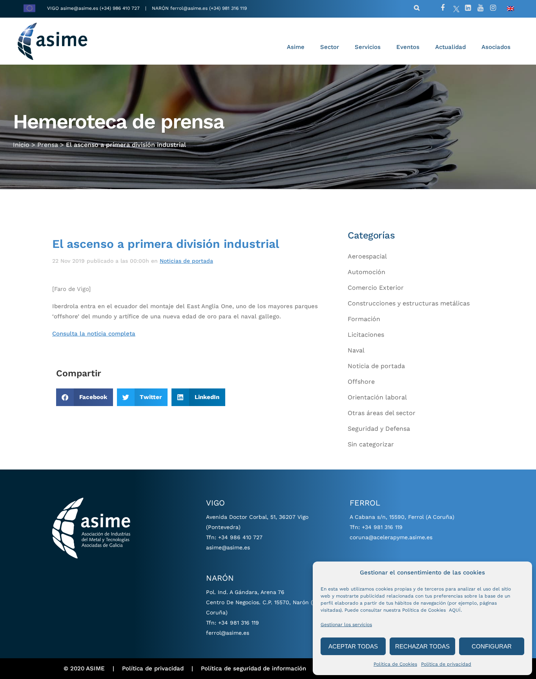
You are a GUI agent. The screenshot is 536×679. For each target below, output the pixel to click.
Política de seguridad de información (253, 668)
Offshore (361, 381)
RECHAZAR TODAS (422, 646)
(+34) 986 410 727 (120, 8)
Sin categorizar (371, 444)
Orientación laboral (377, 397)
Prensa (47, 144)
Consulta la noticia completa (93, 333)
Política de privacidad (446, 664)
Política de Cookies (395, 664)
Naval (356, 350)
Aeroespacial (367, 256)
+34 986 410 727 (240, 537)
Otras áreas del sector (382, 413)
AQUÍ (455, 610)
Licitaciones (366, 334)
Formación (364, 319)
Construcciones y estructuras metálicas (409, 303)
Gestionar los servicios (346, 624)
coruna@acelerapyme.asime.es (391, 537)
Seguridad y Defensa (379, 428)
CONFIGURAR (492, 646)
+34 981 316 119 (238, 622)
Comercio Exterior (376, 287)
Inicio (21, 144)
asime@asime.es (79, 8)
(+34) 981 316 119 (228, 8)
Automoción (366, 272)
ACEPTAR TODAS (353, 646)
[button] (84, 397)
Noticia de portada (376, 366)
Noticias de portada (186, 261)
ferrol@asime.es (189, 8)
